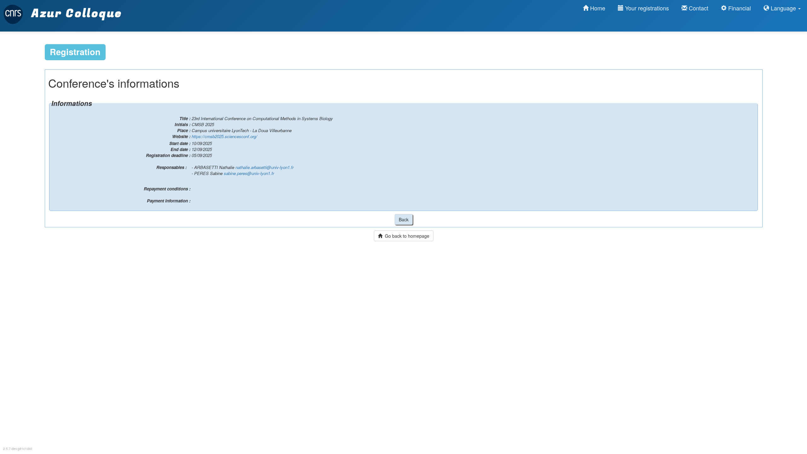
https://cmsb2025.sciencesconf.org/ (224, 136)
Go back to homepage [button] (405, 236)
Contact (697, 8)
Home (597, 8)
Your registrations (646, 8)
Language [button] (783, 8)
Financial (739, 8)
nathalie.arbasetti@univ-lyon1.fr (264, 167)
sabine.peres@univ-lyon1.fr (249, 173)
